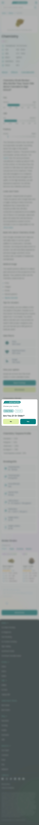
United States (8, 411)
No (11, 421)
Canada (19, 411)
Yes (28, 421)
